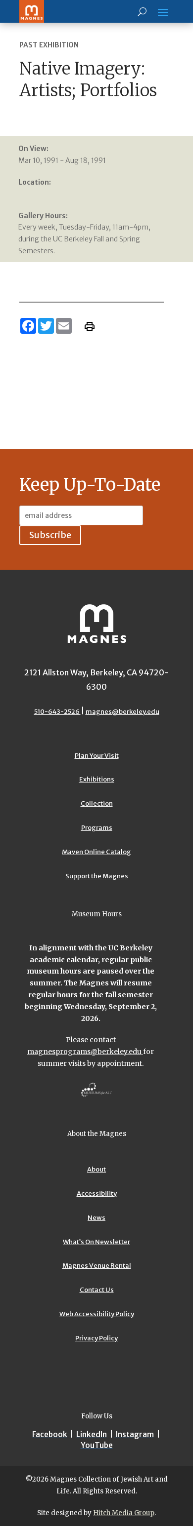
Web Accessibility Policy (96, 1314)
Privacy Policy (96, 1338)
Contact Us (97, 1290)
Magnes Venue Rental (96, 1265)
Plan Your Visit (97, 755)
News (96, 1217)
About (96, 1169)
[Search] (142, 11)
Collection (97, 803)
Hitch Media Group (123, 1513)
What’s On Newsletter (96, 1242)
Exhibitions (96, 779)
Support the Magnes (96, 876)
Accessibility (97, 1193)
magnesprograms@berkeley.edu (85, 1051)
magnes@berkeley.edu (122, 711)
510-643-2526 (57, 711)
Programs (96, 827)
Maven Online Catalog (96, 852)
